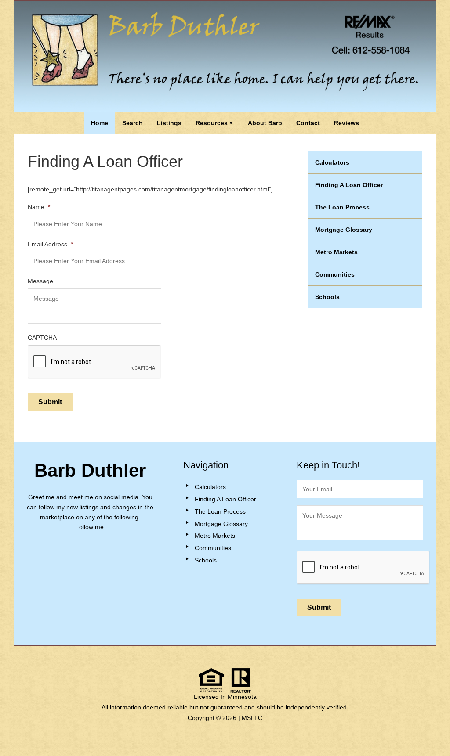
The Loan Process (342, 207)
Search (132, 122)
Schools (327, 296)
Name (39, 206)
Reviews (346, 122)
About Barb (265, 122)
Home (99, 122)
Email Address (50, 244)
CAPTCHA (42, 337)
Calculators (332, 162)
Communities (335, 274)
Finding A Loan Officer (349, 184)
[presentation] (363, 568)
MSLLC (252, 717)
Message (40, 280)
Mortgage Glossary (343, 229)
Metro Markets (336, 252)
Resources (212, 122)
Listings (169, 122)
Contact (308, 122)
